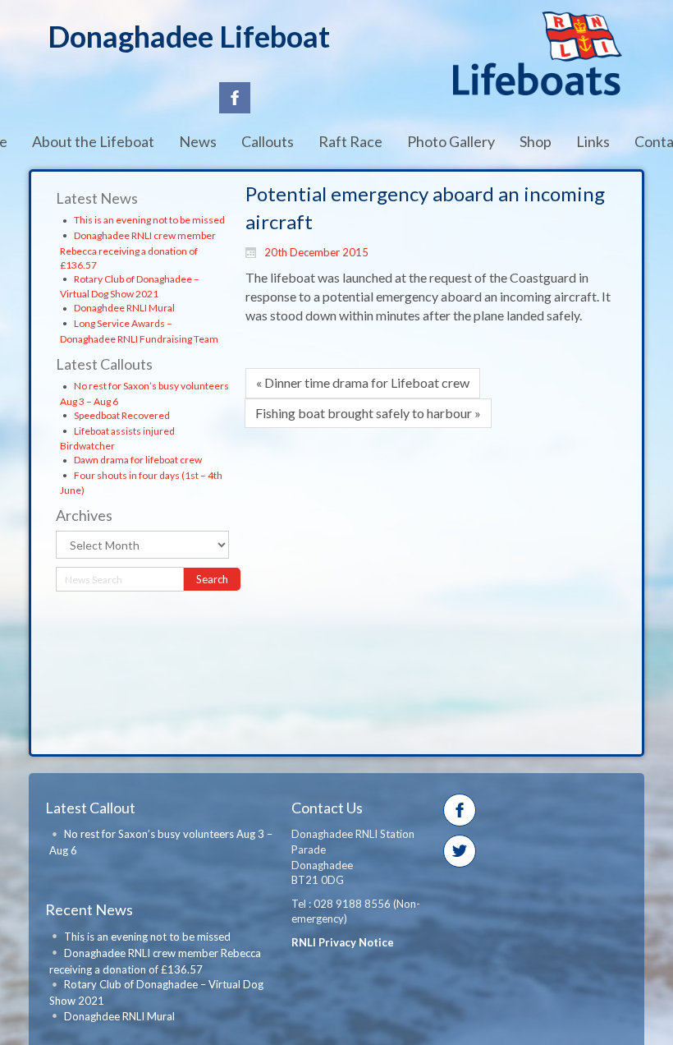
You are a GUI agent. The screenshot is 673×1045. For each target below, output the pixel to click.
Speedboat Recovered (122, 415)
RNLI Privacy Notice (342, 942)
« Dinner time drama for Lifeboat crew (362, 382)
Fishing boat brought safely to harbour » (368, 413)
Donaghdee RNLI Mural (124, 308)
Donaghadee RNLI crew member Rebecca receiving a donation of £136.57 (138, 250)
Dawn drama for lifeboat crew (138, 459)
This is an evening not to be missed (149, 220)
